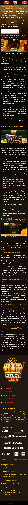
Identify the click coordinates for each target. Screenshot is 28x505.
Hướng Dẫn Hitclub (8, 402)
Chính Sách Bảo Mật (8, 392)
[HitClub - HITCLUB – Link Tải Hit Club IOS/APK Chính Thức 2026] (15, 2)
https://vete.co (11, 471)
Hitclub (3, 15)
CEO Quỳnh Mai (7, 388)
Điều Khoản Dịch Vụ (8, 399)
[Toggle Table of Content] (15, 31)
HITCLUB (3, 408)
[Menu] (2, 2)
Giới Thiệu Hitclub (7, 385)
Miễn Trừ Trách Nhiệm (9, 395)
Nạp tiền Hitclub (16, 328)
